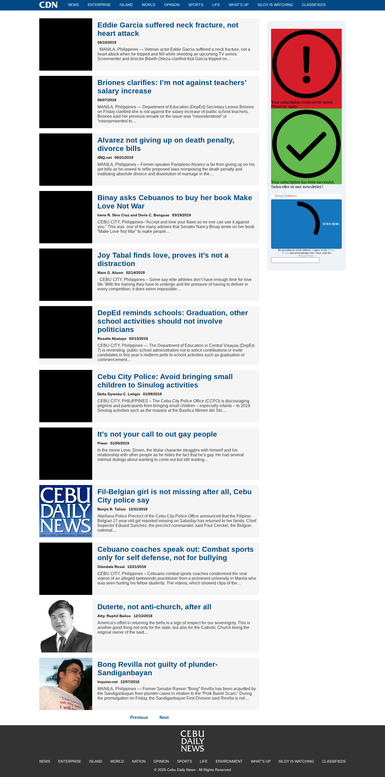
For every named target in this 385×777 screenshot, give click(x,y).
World (148, 5)
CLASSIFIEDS (314, 5)
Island (126, 5)
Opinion (172, 5)
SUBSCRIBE (331, 224)
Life (216, 5)
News (73, 5)
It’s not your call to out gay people (157, 434)
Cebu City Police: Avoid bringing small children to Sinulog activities (165, 381)
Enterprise (99, 5)
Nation (139, 761)
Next (164, 717)
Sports (195, 5)
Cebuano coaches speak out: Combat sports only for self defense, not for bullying (175, 553)
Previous (139, 717)
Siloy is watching (275, 5)
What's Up (239, 5)
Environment (229, 761)
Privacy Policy (306, 256)
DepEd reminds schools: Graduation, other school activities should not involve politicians (172, 321)
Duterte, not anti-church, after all (154, 607)
